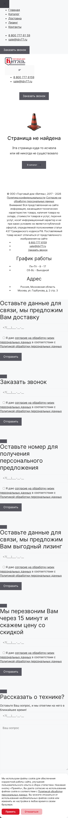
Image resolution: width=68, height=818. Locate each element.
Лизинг (13, 22)
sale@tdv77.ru (17, 39)
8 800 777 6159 (23, 77)
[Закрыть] (3, 376)
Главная (14, 10)
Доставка (15, 18)
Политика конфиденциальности (26, 197)
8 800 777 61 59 (19, 35)
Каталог (13, 14)
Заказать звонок (38, 250)
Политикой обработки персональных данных (31, 346)
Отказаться (31, 811)
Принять (11, 811)
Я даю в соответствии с (31, 342)
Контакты (14, 27)
